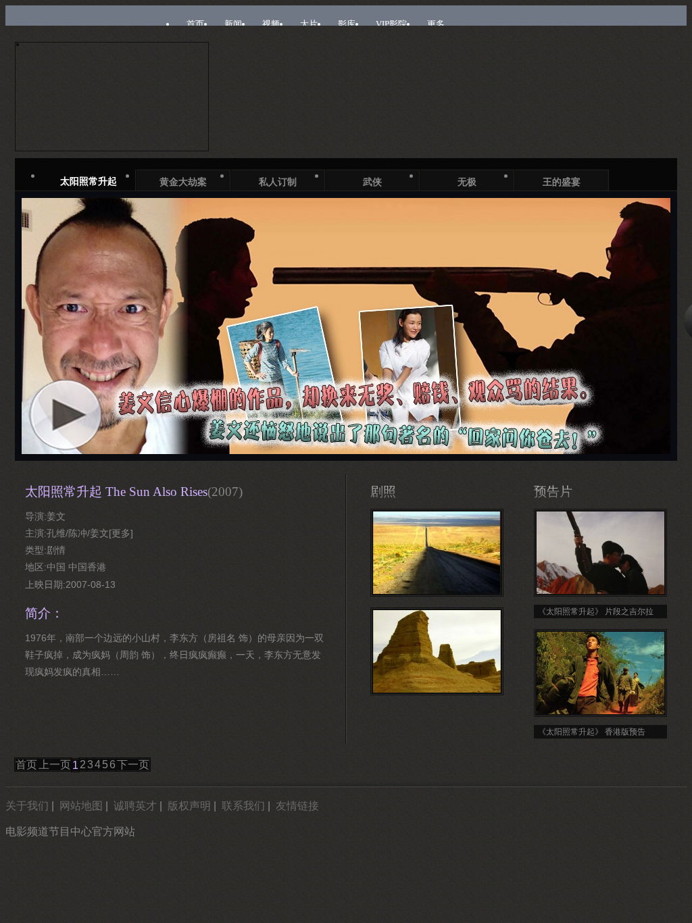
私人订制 (278, 182)
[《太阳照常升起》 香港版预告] (600, 673)
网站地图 (81, 806)
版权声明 (189, 806)
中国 (56, 567)
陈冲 (77, 533)
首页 (26, 764)
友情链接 (297, 806)
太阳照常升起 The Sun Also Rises (134, 491)
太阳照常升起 (88, 181)
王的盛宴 (561, 182)
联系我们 (243, 806)
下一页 (133, 764)
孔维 (56, 533)
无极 (467, 182)
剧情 (56, 550)
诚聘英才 (135, 806)
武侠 (372, 182)
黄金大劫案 (183, 182)
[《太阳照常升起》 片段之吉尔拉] (600, 553)
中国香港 (87, 567)
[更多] (121, 533)
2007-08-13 (91, 584)
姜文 (56, 516)
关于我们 (27, 806)
